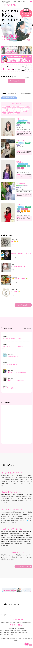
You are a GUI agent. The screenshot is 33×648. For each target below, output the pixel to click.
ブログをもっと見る (23, 305)
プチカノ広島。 (3, 634)
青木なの (5, 473)
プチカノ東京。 (3, 632)
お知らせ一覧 (27, 328)
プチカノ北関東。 (11, 632)
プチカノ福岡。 (10, 634)
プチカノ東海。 (18, 632)
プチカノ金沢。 (24, 630)
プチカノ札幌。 (10, 630)
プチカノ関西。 (25, 632)
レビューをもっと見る (23, 566)
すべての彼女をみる (26, 93)
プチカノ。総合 (3, 630)
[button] (0, 25)
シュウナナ (6, 529)
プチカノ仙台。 (17, 630)
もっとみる (27, 77)
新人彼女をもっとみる (16, 81)
